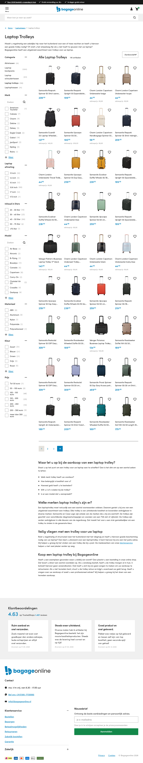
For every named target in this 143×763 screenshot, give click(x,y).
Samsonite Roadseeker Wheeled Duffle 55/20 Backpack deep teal (99, 423)
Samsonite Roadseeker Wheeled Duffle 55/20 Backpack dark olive (74, 342)
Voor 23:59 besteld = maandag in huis (21, 2)
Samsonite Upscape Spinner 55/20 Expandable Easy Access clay (75, 134)
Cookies (111, 755)
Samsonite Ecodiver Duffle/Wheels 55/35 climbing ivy (48, 218)
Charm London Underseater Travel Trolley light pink (50, 176)
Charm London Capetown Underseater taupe (126, 92)
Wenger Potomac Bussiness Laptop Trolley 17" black (100, 342)
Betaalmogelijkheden (16, 726)
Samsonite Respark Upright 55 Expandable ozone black (125, 176)
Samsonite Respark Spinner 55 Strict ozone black (49, 92)
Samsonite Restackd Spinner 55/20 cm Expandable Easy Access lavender (75, 384)
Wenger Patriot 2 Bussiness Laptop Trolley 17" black (50, 260)
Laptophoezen (13, 87)
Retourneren (11, 731)
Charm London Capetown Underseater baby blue (126, 260)
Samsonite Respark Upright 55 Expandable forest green (125, 218)
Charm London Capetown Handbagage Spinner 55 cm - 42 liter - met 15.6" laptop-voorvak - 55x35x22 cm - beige (101, 134)
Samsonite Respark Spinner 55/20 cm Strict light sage (125, 384)
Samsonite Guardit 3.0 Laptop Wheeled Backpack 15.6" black (48, 134)
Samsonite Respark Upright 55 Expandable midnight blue (74, 92)
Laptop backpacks (15, 69)
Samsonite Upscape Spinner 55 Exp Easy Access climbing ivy (47, 302)
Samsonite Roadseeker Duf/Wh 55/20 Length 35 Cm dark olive (126, 423)
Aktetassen (11, 63)
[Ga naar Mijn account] (131, 9)
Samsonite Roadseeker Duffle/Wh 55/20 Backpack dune (125, 342)
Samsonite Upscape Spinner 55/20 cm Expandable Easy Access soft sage (100, 218)
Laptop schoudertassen (15, 77)
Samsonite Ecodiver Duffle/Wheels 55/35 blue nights (75, 302)
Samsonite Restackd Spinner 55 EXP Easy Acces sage (48, 342)
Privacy (101, 755)
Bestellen (9, 716)
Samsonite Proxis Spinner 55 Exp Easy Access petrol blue (101, 384)
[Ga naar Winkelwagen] (136, 8)
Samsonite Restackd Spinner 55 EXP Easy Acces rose (48, 384)
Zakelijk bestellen (13, 736)
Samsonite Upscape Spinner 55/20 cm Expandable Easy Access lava (100, 302)
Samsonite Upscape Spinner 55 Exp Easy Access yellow (73, 176)
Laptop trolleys (13, 83)
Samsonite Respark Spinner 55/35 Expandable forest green (126, 302)
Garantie (9, 741)
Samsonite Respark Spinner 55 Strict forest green (74, 423)
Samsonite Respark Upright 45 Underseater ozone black (49, 423)
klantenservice (126, 543)
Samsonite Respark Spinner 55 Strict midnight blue (126, 134)
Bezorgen (10, 721)
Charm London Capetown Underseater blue (75, 218)
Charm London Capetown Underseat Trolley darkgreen (75, 260)
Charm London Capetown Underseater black (101, 260)
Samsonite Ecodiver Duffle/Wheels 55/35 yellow (99, 176)
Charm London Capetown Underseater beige (101, 92)
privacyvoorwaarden (118, 725)
